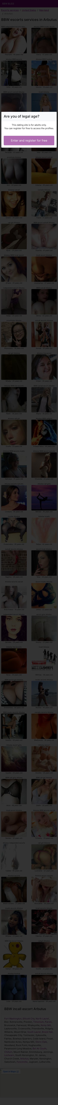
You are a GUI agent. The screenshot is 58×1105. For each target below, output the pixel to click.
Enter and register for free (29, 140)
